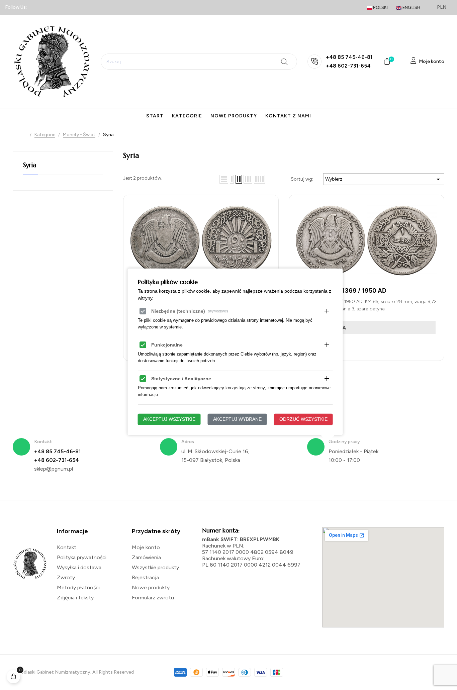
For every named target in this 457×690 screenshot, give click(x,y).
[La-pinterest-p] (72, 7)
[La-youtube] (84, 7)
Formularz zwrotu (153, 597)
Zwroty (66, 577)
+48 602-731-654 (348, 66)
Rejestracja (145, 577)
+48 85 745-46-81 (349, 57)
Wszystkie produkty (155, 567)
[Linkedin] (48, 7)
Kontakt (66, 547)
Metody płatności (78, 587)
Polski (380, 7)
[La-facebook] (36, 7)
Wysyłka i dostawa (79, 567)
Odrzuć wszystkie (303, 419)
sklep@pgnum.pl (53, 469)
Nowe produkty (151, 587)
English (410, 7)
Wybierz (383, 179)
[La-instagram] (60, 7)
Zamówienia (146, 557)
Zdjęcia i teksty (75, 597)
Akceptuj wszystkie (169, 419)
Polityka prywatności (81, 557)
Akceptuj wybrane (237, 419)
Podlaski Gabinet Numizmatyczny (54, 672)
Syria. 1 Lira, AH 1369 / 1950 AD (341, 290)
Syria (29, 165)
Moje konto (146, 547)
